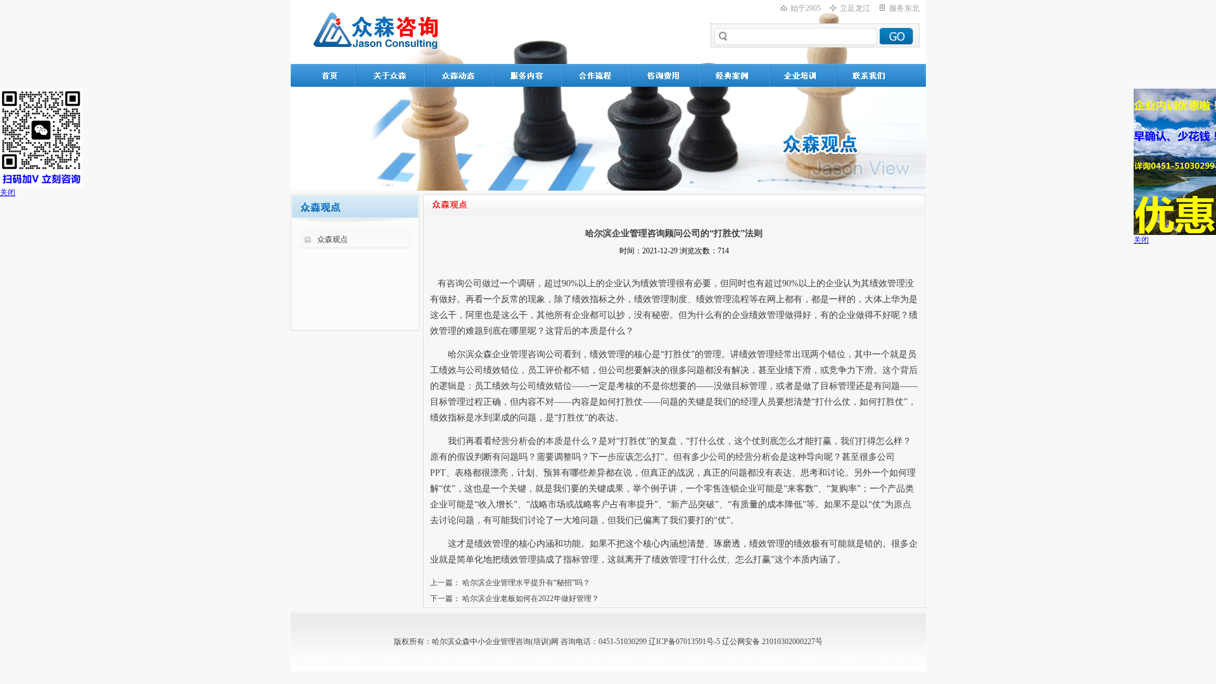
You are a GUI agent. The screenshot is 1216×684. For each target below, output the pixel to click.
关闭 (7, 192)
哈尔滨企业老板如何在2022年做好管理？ (530, 598)
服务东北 (904, 8)
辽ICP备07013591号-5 (684, 641)
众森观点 (332, 239)
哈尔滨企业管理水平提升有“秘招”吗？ (526, 582)
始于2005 (805, 8)
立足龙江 (855, 8)
